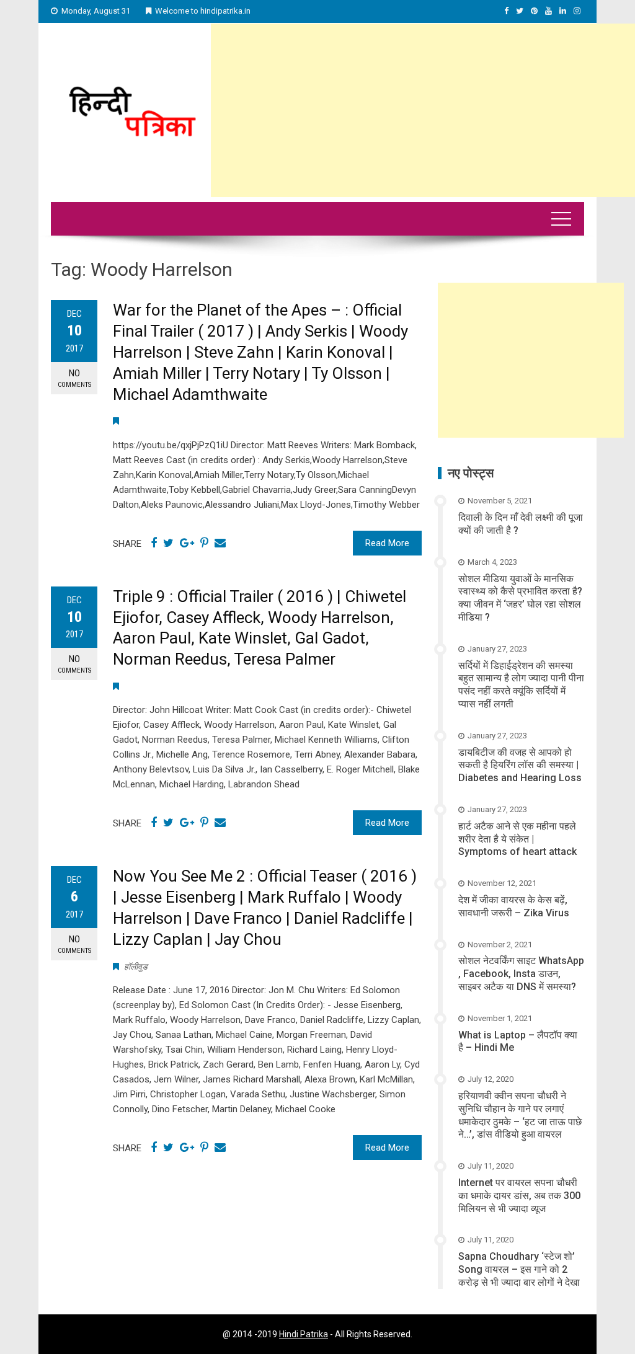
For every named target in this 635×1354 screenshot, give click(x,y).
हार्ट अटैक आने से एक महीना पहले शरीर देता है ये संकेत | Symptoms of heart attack (517, 839)
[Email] (220, 543)
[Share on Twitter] (168, 543)
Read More (387, 543)
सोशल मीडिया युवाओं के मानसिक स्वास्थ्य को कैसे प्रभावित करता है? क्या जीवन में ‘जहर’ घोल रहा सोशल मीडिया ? (520, 598)
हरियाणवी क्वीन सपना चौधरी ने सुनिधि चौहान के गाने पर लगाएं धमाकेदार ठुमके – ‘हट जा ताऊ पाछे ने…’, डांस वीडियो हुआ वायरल (520, 1115)
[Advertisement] (423, 110)
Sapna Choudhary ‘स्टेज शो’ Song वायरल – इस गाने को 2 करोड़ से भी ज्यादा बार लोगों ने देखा (519, 1269)
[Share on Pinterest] (204, 543)
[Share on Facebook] (154, 543)
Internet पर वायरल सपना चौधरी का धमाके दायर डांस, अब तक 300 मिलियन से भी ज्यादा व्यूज (519, 1196)
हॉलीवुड (136, 966)
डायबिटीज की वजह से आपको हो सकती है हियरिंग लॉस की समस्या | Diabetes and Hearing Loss (520, 765)
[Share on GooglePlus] (187, 543)
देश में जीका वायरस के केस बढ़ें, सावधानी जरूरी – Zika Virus (513, 906)
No (74, 378)
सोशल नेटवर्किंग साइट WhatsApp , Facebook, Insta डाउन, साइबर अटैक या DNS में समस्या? (521, 974)
